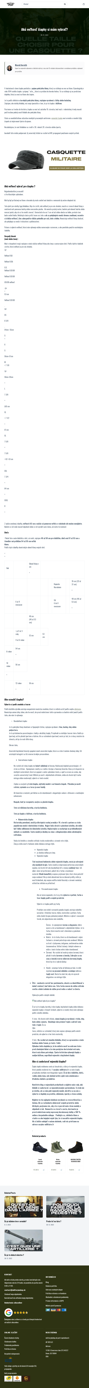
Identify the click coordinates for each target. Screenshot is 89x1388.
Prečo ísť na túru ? (53, 1221)
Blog (47, 1282)
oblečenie (77, 709)
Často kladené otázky (11, 1338)
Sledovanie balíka (10, 1341)
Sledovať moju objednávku (13, 1294)
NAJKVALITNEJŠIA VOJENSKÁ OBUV (76, 1160)
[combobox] (43, 4)
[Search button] (65, 4)
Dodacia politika (51, 1286)
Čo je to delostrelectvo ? (14, 1255)
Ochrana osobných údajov (54, 1289)
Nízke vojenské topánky (57, 1161)
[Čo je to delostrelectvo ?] (23, 1240)
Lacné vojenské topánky (40, 1161)
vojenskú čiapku (56, 118)
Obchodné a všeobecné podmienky (57, 1297)
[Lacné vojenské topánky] (40, 1147)
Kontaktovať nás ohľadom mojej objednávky (18, 1298)
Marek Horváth (21, 65)
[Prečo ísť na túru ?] (65, 1207)
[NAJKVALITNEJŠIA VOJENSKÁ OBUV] (75, 1147)
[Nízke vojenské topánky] (58, 1147)
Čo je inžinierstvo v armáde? (15, 1221)
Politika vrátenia (10, 1349)
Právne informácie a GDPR (55, 1300)
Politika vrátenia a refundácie (56, 1293)
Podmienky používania (11, 1345)
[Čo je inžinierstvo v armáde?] (23, 1207)
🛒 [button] (44, 1170)
